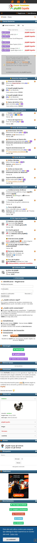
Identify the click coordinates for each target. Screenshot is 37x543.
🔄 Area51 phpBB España (14, 88)
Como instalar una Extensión (17, 152)
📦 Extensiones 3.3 (18, 135)
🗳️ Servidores (17, 255)
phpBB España (30, 32)
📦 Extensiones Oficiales (14, 131)
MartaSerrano (27, 326)
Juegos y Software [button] (19, 509)
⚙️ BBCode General (20, 211)
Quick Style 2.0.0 (16, 50)
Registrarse (19, 282)
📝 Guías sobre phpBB (13, 113)
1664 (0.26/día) (12, 417)
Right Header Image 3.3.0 (10, 48)
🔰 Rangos (17, 195)
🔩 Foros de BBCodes (13, 207)
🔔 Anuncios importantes (19, 78)
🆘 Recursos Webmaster (14, 251)
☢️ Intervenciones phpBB (14, 239)
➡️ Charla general (12, 230)
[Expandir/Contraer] (36, 21)
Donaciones (8, 333)
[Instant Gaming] (18, 486)
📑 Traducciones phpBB (14, 200)
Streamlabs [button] (19, 514)
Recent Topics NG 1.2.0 (9, 34)
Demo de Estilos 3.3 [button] (19, 359)
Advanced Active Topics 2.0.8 (11, 44)
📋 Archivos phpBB (18, 267)
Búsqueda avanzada (18, 466)
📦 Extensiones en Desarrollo (16, 139)
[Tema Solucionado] (17, 34)
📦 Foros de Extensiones (18, 128)
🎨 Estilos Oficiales (12, 160)
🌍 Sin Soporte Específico (18, 218)
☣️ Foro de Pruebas (12, 260)
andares (9, 413)
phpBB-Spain (10, 446)
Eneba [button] (19, 518)
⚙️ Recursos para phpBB (18, 187)
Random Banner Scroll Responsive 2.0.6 (13, 38)
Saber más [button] (14, 534)
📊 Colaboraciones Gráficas (16, 190)
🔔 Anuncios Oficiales (13, 81)
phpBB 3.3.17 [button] (19, 354)
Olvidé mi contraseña (7, 293)
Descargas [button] (19, 349)
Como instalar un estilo (15, 181)
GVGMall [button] (19, 523)
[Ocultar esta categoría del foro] (36, 78)
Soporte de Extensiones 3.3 (15, 148)
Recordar (28, 293)
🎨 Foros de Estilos (18, 157)
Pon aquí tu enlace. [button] (19, 505)
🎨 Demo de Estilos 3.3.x (14, 102)
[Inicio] (18, 7)
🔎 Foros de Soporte (19, 110)
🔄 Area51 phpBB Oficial (14, 95)
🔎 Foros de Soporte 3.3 (14, 120)
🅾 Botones (26, 195)
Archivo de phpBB (12, 270)
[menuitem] (12, 1)
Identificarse (8, 282)
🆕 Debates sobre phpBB (14, 221)
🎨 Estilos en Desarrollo (14, 169)
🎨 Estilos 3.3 (17, 164)
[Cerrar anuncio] (35, 55)
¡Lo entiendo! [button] (11, 539)
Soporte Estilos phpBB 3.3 (15, 178)
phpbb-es (9, 448)
